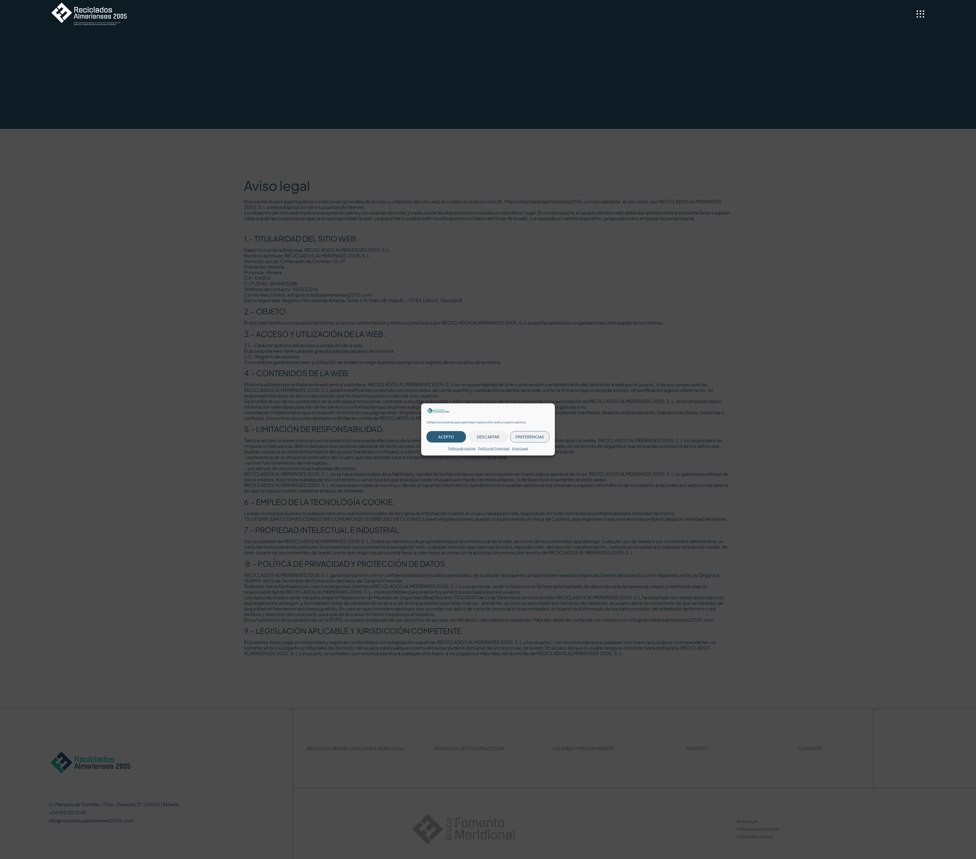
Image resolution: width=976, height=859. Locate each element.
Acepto (446, 436)
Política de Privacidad (493, 449)
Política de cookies (462, 449)
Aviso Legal (520, 449)
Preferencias (529, 436)
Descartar (488, 436)
